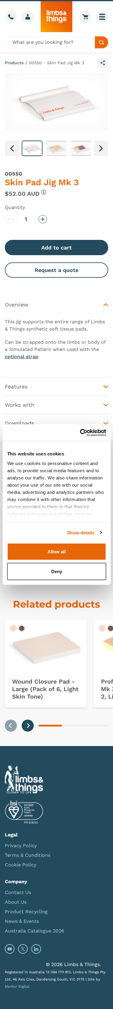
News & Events (22, 921)
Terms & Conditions (27, 855)
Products (14, 62)
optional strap (21, 356)
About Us (16, 902)
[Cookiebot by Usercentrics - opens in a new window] (80, 433)
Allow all (57, 551)
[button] (32, 148)
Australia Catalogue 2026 (34, 931)
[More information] (43, 192)
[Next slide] (28, 726)
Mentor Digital (17, 986)
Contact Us (18, 892)
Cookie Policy (20, 865)
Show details (80, 532)
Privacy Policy (21, 845)
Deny (56, 571)
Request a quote (56, 270)
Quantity (15, 207)
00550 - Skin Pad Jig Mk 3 (56, 62)
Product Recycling (26, 911)
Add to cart (56, 247)
